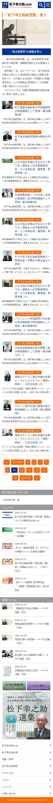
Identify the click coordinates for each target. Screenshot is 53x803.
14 (44, 470)
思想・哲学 (7, 759)
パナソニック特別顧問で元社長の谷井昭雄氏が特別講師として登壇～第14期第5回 (32, 322)
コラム (5, 780)
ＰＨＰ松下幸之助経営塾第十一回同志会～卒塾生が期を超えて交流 (32, 260)
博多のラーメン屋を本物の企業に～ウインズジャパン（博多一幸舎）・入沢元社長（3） (32, 380)
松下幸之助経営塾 (16, 59)
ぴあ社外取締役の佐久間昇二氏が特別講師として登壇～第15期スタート (33, 351)
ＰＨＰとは (7, 773)
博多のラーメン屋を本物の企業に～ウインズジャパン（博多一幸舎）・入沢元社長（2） (32, 439)
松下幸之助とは (10, 745)
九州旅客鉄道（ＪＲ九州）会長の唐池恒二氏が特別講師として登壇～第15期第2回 (32, 198)
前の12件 (17, 462)
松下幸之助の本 (10, 752)
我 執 (12, 500)
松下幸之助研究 (10, 766)
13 (36, 470)
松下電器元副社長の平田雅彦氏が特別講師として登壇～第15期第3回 (33, 111)
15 (15, 478)
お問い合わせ (9, 793)
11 (22, 470)
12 (29, 470)
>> (37, 478)
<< (6, 462)
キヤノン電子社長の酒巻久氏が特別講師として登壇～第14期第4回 (33, 410)
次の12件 (26, 478)
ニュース (6, 786)
